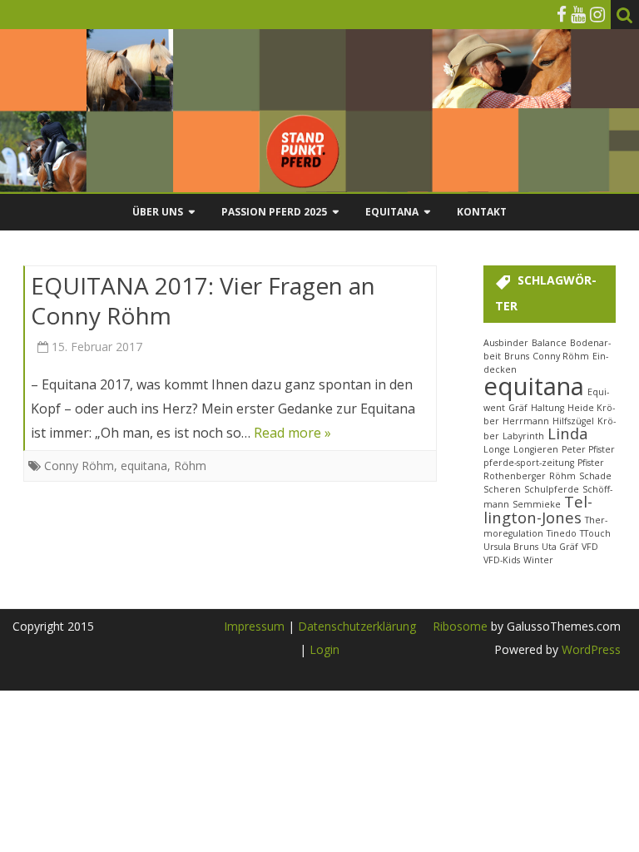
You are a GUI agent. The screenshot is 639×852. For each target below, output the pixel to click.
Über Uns (157, 212)
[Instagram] (597, 14)
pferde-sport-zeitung (528, 462)
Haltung (547, 408)
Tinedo (562, 533)
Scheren (502, 489)
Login (324, 649)
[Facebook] (562, 14)
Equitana (392, 212)
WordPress (589, 649)
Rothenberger (514, 476)
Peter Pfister (588, 449)
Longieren (535, 449)
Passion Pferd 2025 (274, 212)
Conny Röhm (79, 465)
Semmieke (537, 504)
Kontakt (482, 212)
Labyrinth (523, 436)
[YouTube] (578, 14)
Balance (549, 343)
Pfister (590, 462)
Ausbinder (505, 343)
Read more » (292, 433)
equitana (144, 465)
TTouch (595, 533)
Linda (567, 433)
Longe (496, 449)
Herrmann (526, 421)
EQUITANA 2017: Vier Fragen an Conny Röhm (203, 300)
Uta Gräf (560, 546)
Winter (538, 560)
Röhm (190, 465)
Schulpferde (551, 489)
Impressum (254, 626)
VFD (590, 546)
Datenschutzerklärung (357, 626)
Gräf (518, 408)
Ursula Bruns (510, 546)
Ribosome (460, 626)
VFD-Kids (501, 560)
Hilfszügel (573, 421)
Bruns (516, 356)
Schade (595, 476)
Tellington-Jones (537, 509)
